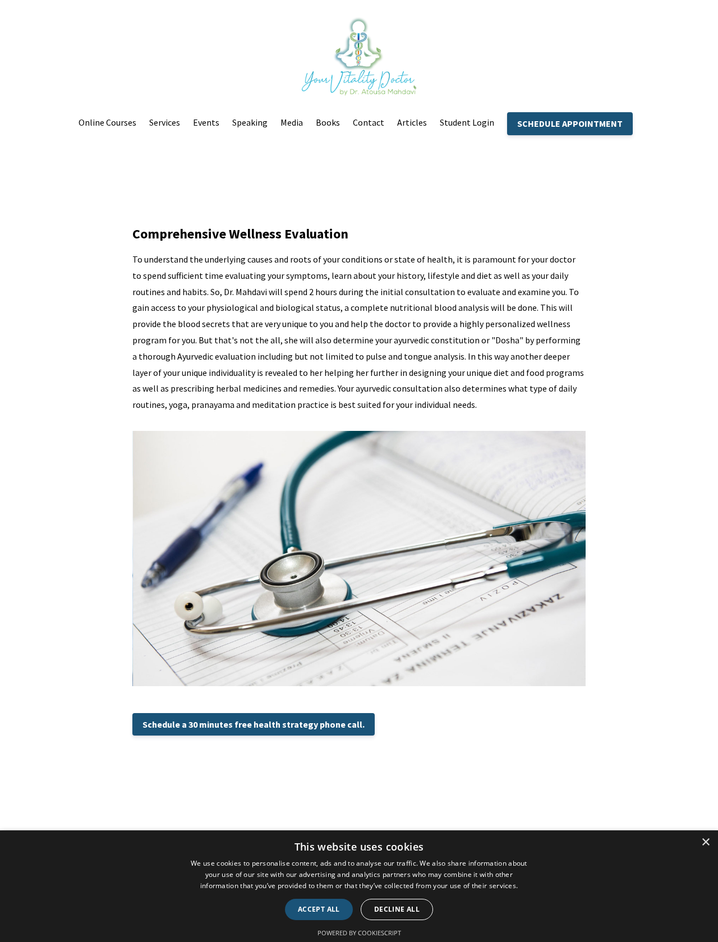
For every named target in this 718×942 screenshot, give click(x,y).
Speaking (250, 122)
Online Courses (107, 122)
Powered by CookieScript (359, 933)
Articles (412, 122)
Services (164, 122)
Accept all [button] (319, 909)
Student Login (467, 122)
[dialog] (359, 886)
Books (328, 122)
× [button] (705, 842)
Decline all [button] (397, 909)
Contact (368, 122)
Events (206, 122)
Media (291, 122)
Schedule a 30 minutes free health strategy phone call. (253, 724)
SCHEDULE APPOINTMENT (570, 123)
